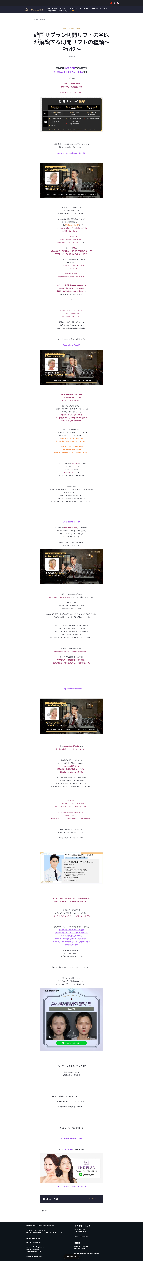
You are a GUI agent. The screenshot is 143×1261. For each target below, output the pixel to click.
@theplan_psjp (36, 1251)
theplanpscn (40, 1247)
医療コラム (42, 19)
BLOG (72, 11)
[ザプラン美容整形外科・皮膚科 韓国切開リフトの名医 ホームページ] (34, 10)
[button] (57, 8)
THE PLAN (35, 19)
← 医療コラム (43, 1211)
